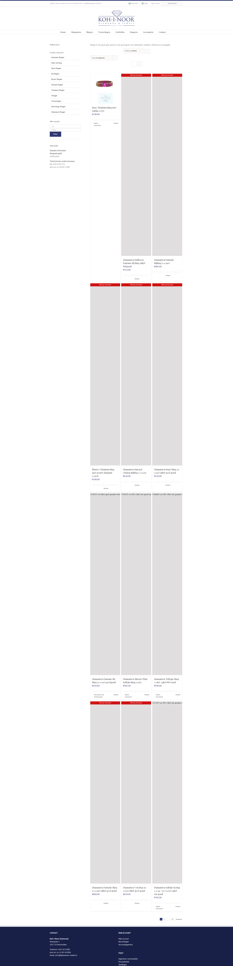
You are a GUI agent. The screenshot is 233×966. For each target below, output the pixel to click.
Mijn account (123, 938)
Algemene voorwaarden (128, 958)
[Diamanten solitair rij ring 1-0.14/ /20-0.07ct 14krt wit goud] (167, 792)
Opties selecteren (97, 124)
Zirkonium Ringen (58, 112)
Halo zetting (56, 63)
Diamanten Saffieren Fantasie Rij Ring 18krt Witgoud (134, 263)
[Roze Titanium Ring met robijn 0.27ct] (105, 89)
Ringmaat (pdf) (56, 153)
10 (172, 919)
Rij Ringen (55, 73)
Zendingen (122, 964)
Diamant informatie (58, 150)
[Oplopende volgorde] (147, 51)
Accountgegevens (125, 944)
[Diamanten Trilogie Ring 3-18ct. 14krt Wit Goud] (167, 584)
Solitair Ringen (57, 84)
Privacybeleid (123, 961)
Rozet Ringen (56, 79)
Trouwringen (56, 101)
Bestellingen (123, 941)
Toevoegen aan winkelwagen (99, 696)
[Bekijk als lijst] (139, 63)
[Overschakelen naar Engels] (145, 3)
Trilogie (54, 95)
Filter (55, 134)
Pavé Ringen (56, 68)
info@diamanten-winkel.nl (93, 3)
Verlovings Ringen (58, 106)
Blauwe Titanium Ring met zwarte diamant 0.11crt (103, 472)
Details (116, 123)
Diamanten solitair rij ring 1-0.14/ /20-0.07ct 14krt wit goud (167, 891)
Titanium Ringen (57, 90)
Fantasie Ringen (57, 57)
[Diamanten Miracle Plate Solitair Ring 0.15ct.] (136, 584)
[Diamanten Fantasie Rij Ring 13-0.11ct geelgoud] (105, 584)
